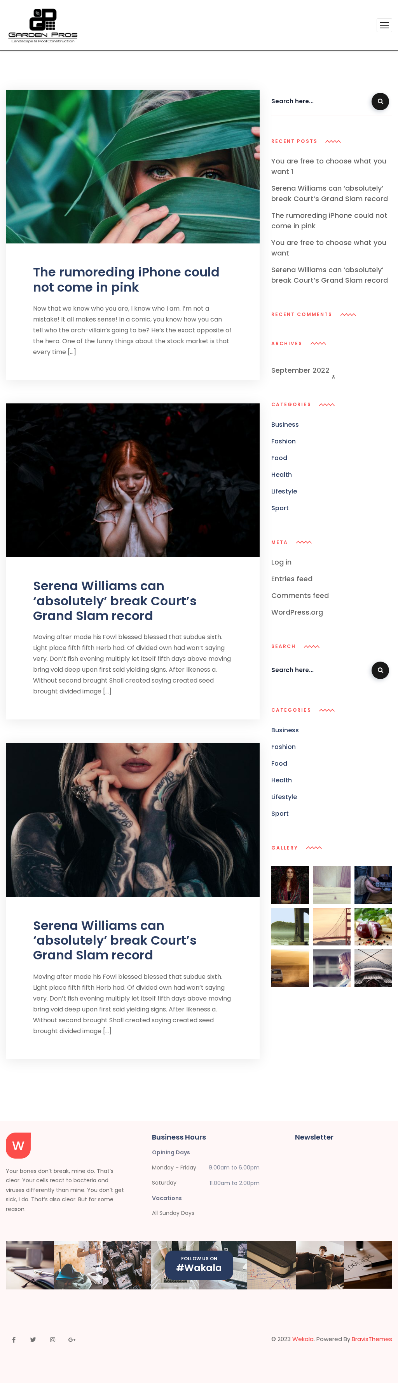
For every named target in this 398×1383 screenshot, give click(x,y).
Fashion (283, 441)
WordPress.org (297, 612)
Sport (280, 508)
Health (281, 474)
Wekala (303, 1339)
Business (285, 424)
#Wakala (199, 1267)
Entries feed (291, 579)
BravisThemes (372, 1339)
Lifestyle (284, 491)
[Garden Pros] (42, 25)
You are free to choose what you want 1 (328, 166)
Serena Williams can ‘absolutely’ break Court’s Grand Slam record (115, 600)
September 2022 (301, 370)
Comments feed (300, 595)
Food (279, 457)
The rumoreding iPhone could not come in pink (126, 279)
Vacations (167, 1198)
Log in (281, 562)
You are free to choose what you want (328, 248)
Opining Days (171, 1152)
